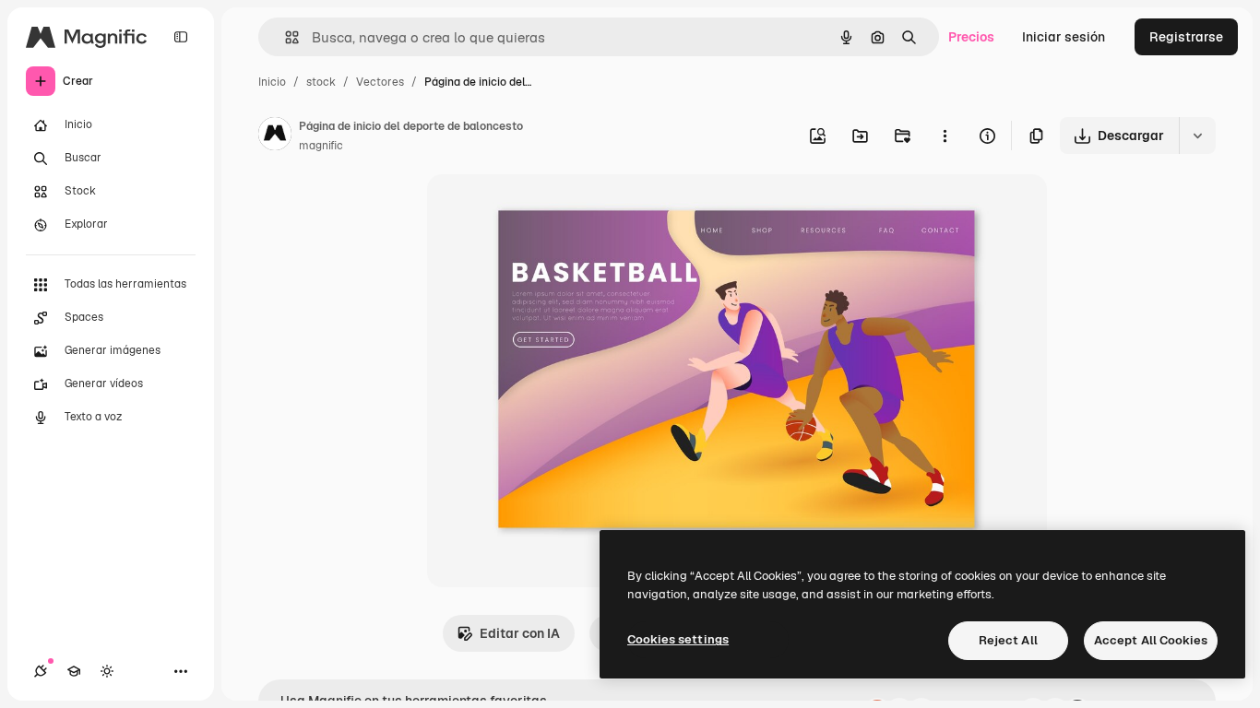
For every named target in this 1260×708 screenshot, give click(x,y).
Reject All (1008, 640)
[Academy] (74, 671)
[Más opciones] (944, 135)
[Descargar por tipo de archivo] (1197, 135)
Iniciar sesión (1063, 37)
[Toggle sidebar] (181, 37)
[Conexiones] (40, 671)
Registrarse (1186, 37)
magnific (321, 145)
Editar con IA (520, 633)
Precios (971, 37)
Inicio (272, 82)
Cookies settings (678, 639)
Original (545, 209)
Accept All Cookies (1150, 640)
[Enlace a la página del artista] (274, 136)
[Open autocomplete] (284, 37)
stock (321, 82)
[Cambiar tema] (107, 671)
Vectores (380, 82)
